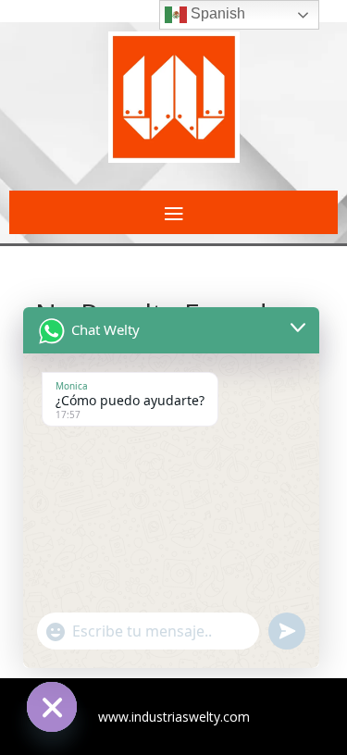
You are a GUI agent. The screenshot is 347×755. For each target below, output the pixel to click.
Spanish (216, 13)
